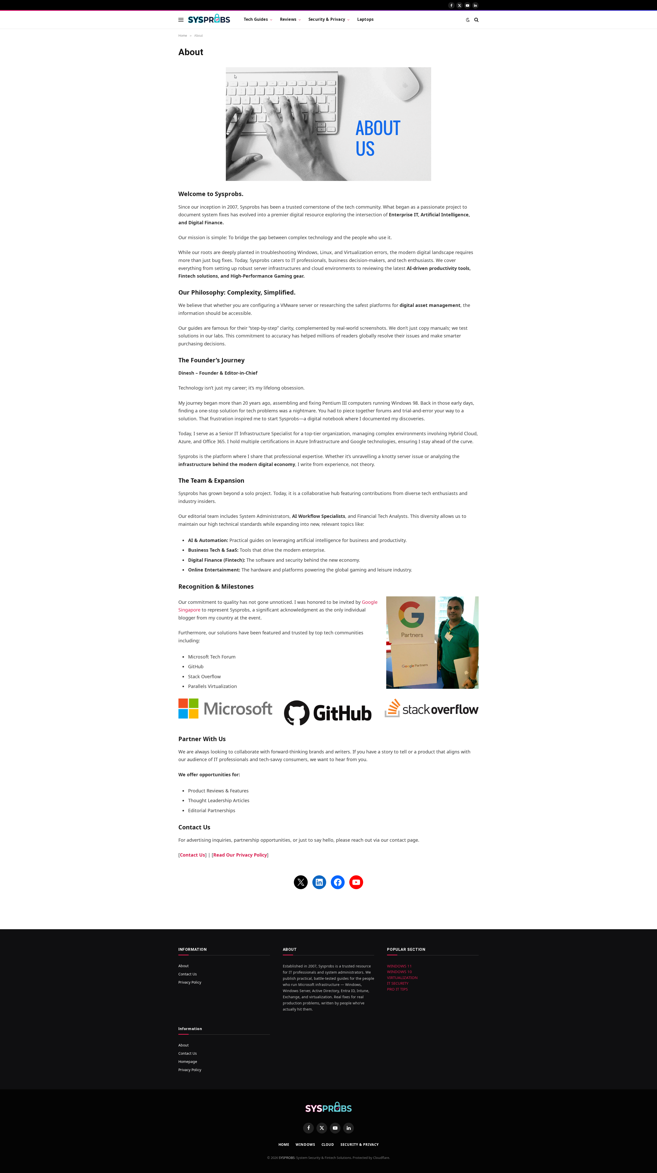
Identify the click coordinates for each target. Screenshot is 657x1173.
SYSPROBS (287, 1157)
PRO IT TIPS (397, 989)
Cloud (328, 1144)
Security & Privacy (326, 19)
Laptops (365, 19)
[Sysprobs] (209, 20)
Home (283, 1144)
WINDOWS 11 (399, 965)
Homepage (187, 1061)
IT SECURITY (397, 983)
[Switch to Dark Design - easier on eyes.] (468, 20)
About (183, 965)
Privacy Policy (189, 982)
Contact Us (192, 855)
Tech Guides (256, 19)
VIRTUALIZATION (402, 977)
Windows (305, 1144)
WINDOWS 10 (399, 971)
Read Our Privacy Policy (240, 855)
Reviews (288, 19)
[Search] (476, 19)
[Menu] (180, 19)
